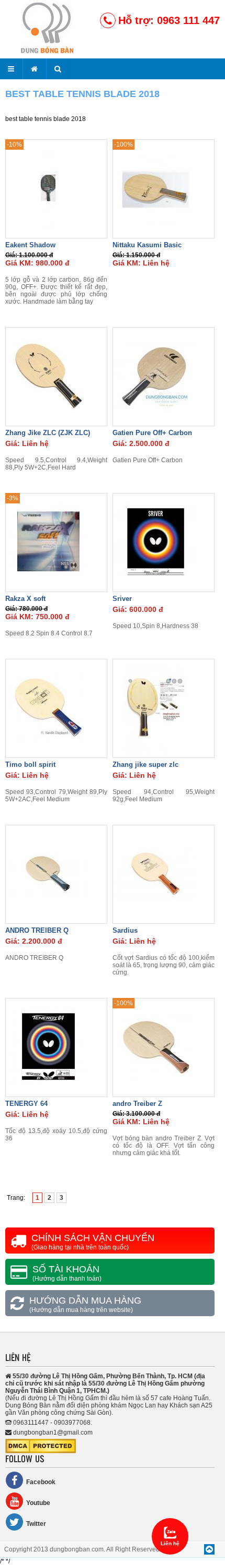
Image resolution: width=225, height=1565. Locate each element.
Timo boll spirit (30, 764)
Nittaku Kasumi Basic (147, 245)
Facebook (40, 1482)
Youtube (38, 1503)
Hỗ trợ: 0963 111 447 (169, 20)
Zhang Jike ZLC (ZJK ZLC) (47, 433)
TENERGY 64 (26, 1103)
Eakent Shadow (30, 245)
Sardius (125, 930)
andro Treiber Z (137, 1103)
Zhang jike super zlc (145, 764)
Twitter (36, 1523)
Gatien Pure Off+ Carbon (152, 433)
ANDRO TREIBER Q (37, 930)
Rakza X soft (25, 599)
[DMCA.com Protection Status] (40, 1451)
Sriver (122, 599)
